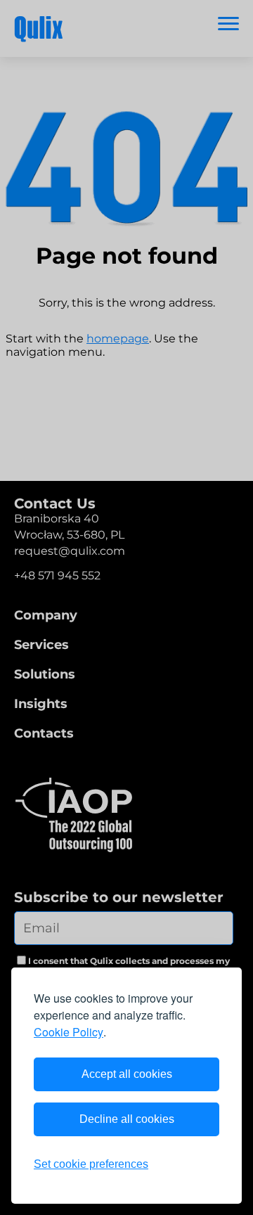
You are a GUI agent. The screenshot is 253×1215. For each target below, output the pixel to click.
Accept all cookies (127, 1074)
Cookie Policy (68, 1032)
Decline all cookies (126, 1119)
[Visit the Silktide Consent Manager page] (202, 1164)
